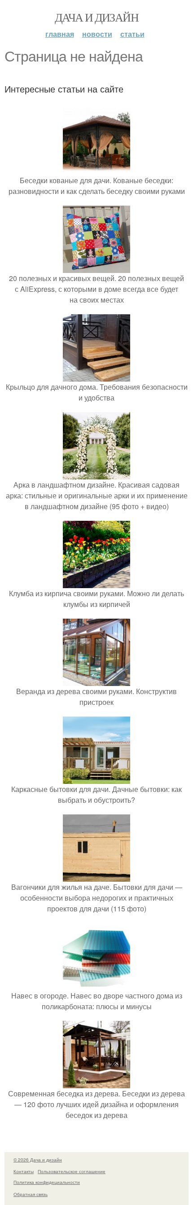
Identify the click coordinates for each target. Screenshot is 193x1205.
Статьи (132, 34)
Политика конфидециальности (46, 1182)
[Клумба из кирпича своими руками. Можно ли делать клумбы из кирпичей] (96, 582)
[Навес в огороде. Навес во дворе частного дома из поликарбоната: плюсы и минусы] (96, 985)
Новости (97, 34)
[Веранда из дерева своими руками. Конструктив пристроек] (96, 680)
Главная (59, 34)
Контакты (23, 1171)
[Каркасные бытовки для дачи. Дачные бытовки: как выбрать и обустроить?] (96, 778)
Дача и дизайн (96, 17)
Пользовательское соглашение (71, 1171)
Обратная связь (30, 1194)
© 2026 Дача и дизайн (37, 1160)
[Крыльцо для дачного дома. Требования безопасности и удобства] (96, 376)
